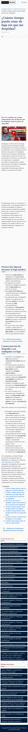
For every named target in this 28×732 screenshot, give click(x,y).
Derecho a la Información (10, 551)
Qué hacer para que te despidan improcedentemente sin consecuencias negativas (16, 502)
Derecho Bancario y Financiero (12, 555)
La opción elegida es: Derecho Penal (13, 644)
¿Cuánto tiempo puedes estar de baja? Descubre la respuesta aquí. (16, 513)
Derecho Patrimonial (8, 575)
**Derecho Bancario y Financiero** (13, 544)
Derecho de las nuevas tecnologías (13, 558)
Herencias (5, 582)
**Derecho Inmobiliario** (10, 548)
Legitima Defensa (7, 9)
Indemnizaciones (19, 9)
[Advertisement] (14, 65)
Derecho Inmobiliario (9, 568)
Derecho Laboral (7, 572)
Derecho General (7, 565)
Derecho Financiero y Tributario (12, 562)
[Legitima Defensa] (8, 2)
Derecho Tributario (8, 579)
